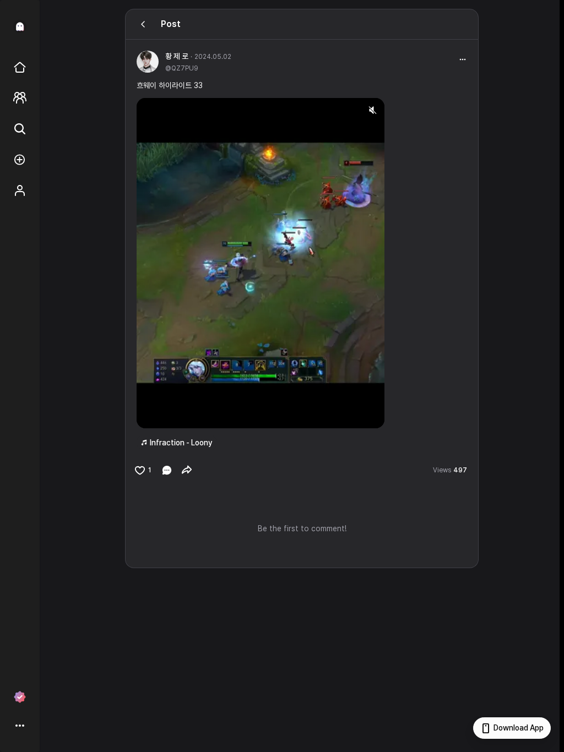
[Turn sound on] (167, 415)
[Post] (143, 24)
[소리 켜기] (372, 110)
